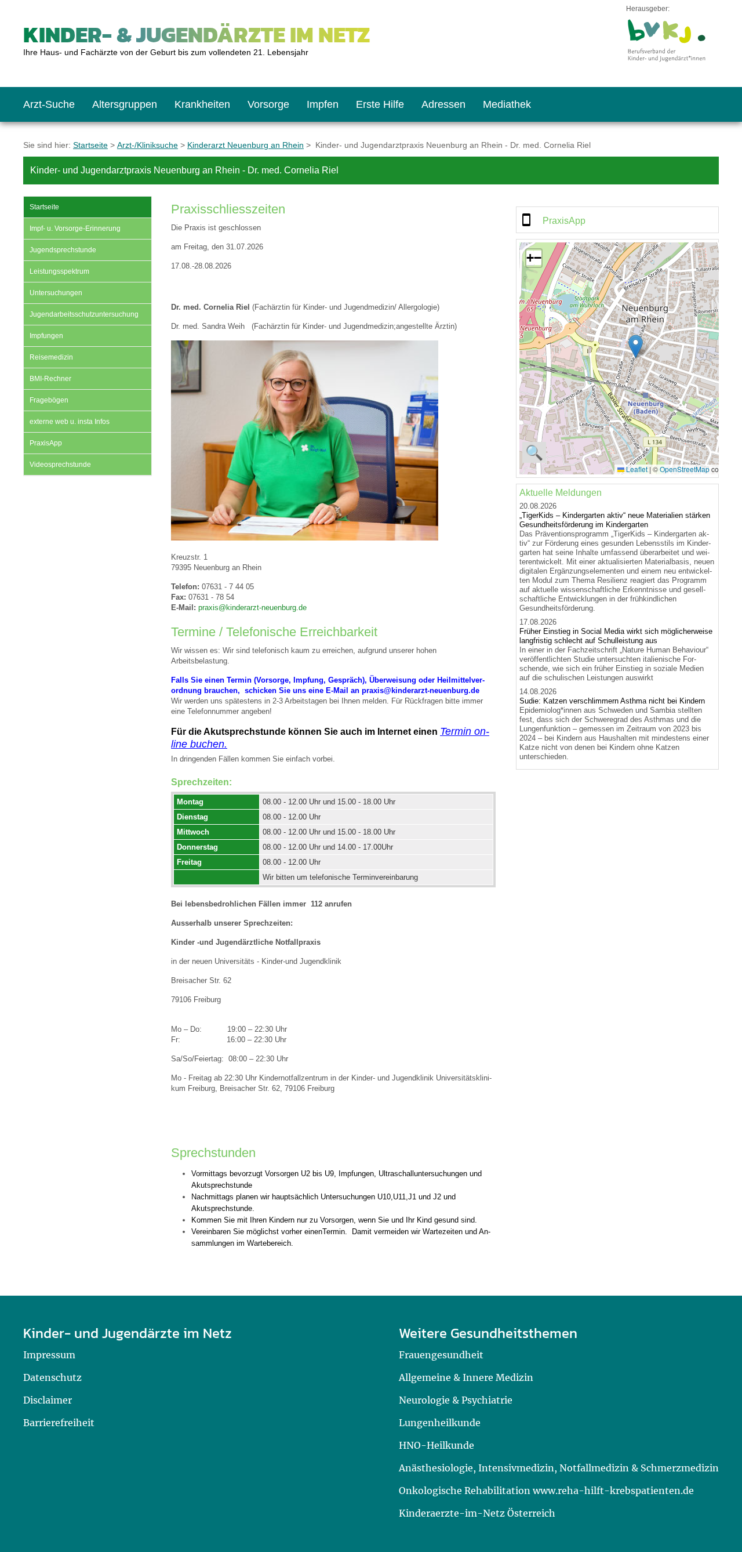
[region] (617, 219)
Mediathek (507, 104)
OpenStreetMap (685, 469)
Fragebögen (49, 400)
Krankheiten (202, 104)
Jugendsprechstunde (63, 250)
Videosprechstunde (60, 464)
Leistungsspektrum (59, 271)
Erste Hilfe (380, 104)
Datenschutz (52, 1377)
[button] (635, 346)
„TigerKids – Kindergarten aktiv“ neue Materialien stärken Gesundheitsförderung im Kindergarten (614, 520)
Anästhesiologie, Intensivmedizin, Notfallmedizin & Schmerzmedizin (559, 1468)
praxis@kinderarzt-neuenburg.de (252, 607)
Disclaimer (47, 1400)
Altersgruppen (124, 104)
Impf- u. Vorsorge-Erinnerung (75, 228)
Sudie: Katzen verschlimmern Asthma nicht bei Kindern (612, 701)
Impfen (323, 104)
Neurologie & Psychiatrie (455, 1400)
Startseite (90, 145)
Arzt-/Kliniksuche (147, 145)
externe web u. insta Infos (70, 422)
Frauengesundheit (441, 1355)
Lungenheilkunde (440, 1422)
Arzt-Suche (49, 104)
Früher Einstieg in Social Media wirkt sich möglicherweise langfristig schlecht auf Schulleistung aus (615, 636)
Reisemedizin (51, 357)
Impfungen (46, 336)
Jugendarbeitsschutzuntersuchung (84, 314)
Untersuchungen (56, 293)
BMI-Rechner (50, 379)
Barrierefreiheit (58, 1422)
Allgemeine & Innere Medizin (466, 1377)
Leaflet (636, 469)
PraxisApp (46, 443)
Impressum (49, 1355)
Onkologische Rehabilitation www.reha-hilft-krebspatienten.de (546, 1490)
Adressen (443, 104)
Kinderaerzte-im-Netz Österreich (477, 1513)
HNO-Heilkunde (436, 1445)
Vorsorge (268, 104)
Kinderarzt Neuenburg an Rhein (245, 145)
